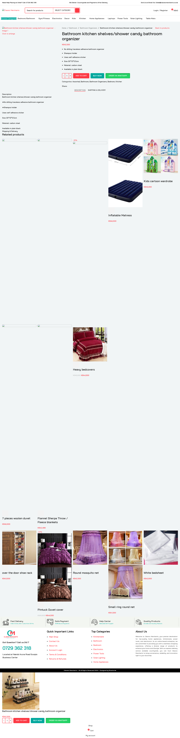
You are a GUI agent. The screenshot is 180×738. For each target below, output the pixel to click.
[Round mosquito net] (90, 547)
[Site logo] (10, 10)
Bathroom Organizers (88, 28)
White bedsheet (154, 572)
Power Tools (98, 653)
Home (64, 28)
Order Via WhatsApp (118, 76)
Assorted (76, 81)
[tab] (79, 90)
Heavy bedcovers (84, 369)
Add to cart (81, 76)
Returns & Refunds (57, 659)
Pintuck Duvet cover (50, 609)
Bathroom (73, 28)
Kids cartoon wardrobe (158, 181)
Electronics (98, 649)
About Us (53, 645)
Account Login (55, 650)
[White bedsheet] (161, 547)
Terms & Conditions (57, 654)
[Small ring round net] (125, 547)
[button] (117, 75)
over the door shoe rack (17, 572)
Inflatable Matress (120, 215)
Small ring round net (121, 607)
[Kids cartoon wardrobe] (161, 156)
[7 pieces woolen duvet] (19, 231)
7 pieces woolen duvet (16, 518)
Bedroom (111, 81)
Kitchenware (98, 637)
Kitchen (119, 81)
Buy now (97, 76)
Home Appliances (100, 662)
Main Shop (53, 637)
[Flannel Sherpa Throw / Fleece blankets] (55, 231)
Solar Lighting (99, 658)
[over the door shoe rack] (19, 547)
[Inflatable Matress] (125, 156)
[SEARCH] (77, 10)
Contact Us (54, 641)
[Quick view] (12, 513)
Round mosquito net (86, 572)
